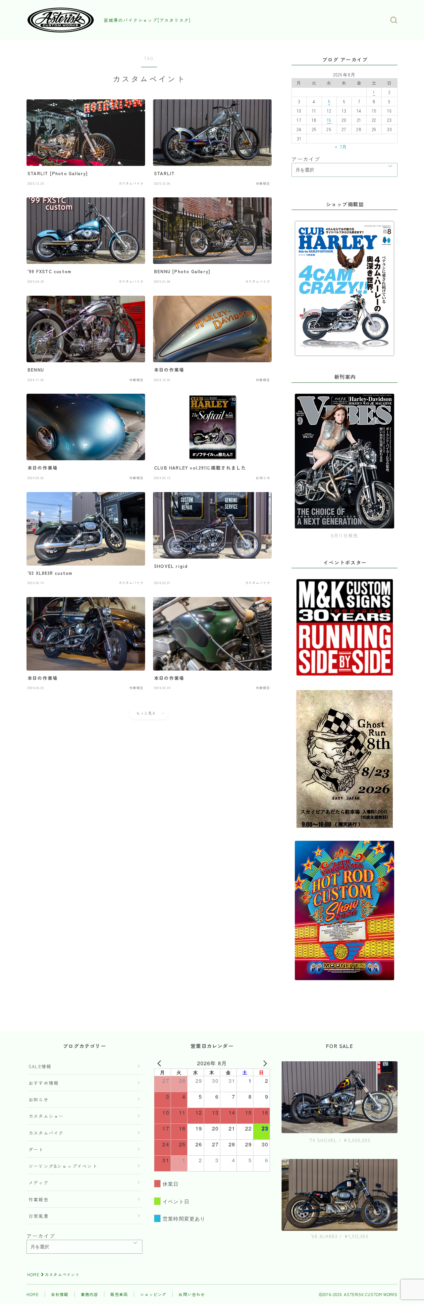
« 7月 (341, 146)
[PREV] (160, 1063)
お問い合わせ (192, 1294)
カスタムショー (46, 1116)
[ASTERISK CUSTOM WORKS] (60, 20)
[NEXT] (263, 1063)
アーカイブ (306, 159)
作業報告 (38, 1199)
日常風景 (38, 1216)
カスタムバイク (46, 1132)
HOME (33, 1274)
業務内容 (89, 1294)
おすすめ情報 (43, 1082)
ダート (36, 1149)
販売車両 (119, 1294)
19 (329, 120)
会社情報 (60, 1294)
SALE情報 (39, 1066)
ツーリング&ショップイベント (62, 1166)
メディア (38, 1182)
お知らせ (38, 1099)
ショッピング (153, 1294)
